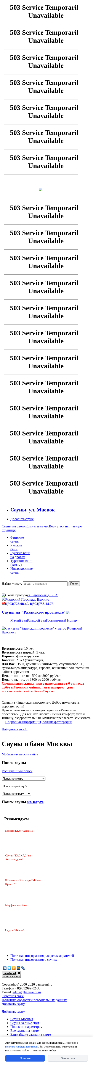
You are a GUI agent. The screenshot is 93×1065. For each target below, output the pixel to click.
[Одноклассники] (14, 968)
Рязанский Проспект (20, 599)
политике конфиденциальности (21, 1046)
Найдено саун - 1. (14, 729)
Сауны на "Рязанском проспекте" (34, 612)
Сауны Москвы (21, 1019)
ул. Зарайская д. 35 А (42, 595)
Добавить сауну (13, 1004)
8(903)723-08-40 (16, 604)
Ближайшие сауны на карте (30, 1034)
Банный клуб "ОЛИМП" (19, 830)
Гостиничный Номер (61, 620)
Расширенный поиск (17, 771)
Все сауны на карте (24, 1030)
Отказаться (68, 1058)
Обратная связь (13, 996)
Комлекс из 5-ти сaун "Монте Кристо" (23, 882)
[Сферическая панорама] (67, 612)
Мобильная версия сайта (20, 754)
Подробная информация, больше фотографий (38, 722)
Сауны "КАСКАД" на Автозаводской (18, 857)
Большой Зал (36, 620)
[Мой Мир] (18, 968)
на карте (35, 802)
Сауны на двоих (14, 526)
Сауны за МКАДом (24, 1023)
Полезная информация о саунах (33, 959)
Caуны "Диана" (14, 930)
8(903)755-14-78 (41, 604)
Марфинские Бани (16, 905)
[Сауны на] (46, 632)
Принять (25, 1058)
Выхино (43, 599)
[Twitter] (9, 968)
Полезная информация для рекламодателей (42, 955)
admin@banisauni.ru (27, 992)
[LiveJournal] (23, 968)
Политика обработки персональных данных (34, 1000)
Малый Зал (18, 620)
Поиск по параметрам (26, 1027)
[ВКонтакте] (5, 968)
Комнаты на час (37, 526)
